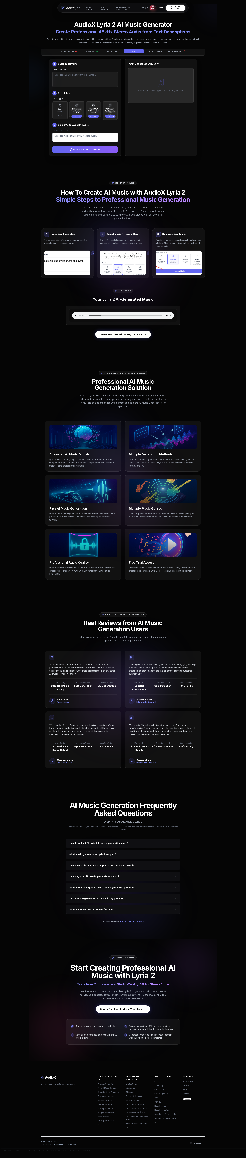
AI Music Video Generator (108, 1092)
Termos (186, 1085)
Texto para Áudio (105, 1104)
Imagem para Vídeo (106, 1112)
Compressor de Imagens (136, 1108)
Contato (186, 1094)
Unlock (77, 116)
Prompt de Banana (134, 1096)
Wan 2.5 (157, 1102)
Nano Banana (103, 1117)
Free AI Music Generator (108, 1088)
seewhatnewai (86, 1150)
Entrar (160, 8)
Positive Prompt (59, 69)
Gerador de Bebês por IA (165, 1114)
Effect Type (57, 98)
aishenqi (35, 1150)
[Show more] (99, 1125)
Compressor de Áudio (135, 1112)
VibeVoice (130, 1088)
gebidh (4, 1150)
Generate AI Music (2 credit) (87, 149)
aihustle (49, 1150)
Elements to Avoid (60, 130)
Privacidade (188, 1081)
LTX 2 (156, 1081)
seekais (17, 1150)
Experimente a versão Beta (175, 8)
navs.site (76, 1150)
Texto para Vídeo (105, 1108)
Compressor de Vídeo (135, 1104)
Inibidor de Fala (132, 1100)
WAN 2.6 (158, 1098)
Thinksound (131, 1092)
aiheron (10, 1150)
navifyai (42, 1150)
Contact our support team (132, 921)
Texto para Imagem (106, 1121)
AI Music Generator (106, 1084)
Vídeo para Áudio (105, 1100)
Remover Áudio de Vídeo (137, 1123)
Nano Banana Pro (161, 1110)
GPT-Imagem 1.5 (161, 1094)
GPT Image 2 (159, 1089)
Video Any (158, 1085)
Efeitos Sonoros (133, 1084)
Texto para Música (106, 1096)
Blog (185, 1089)
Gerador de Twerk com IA (165, 1118)
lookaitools (26, 1150)
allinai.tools (57, 1150)
